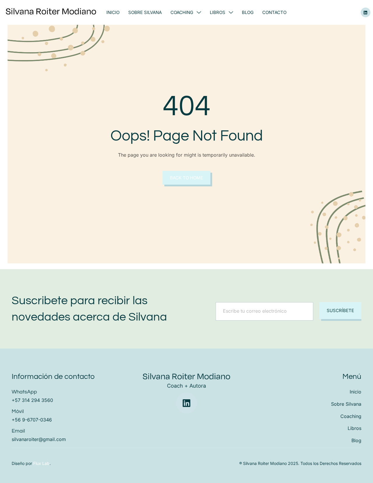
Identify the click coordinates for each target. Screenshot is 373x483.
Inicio (112, 12)
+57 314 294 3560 (32, 400)
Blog (248, 12)
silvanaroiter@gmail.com (39, 439)
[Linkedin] (366, 13)
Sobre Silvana (145, 12)
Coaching (181, 12)
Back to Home (186, 178)
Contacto (274, 12)
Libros (217, 12)
